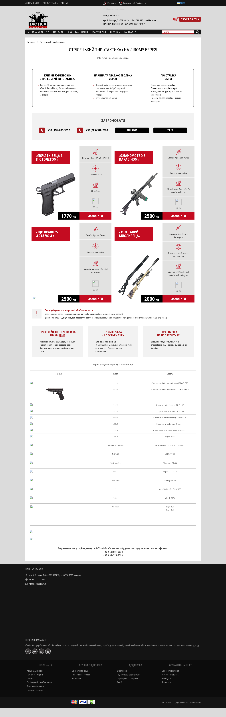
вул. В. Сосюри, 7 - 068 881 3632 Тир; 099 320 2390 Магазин (55, 575)
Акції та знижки (78, 32)
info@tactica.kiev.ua (37, 584)
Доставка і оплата (35, 686)
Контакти (130, 32)
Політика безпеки (35, 690)
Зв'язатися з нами (80, 671)
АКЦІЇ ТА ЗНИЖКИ (32, 3)
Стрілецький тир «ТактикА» (52, 42)
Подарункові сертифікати (128, 674)
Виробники (122, 671)
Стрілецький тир (38, 32)
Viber (170, 130)
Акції (119, 682)
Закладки (166, 678)
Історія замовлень (170, 674)
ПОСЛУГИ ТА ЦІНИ (50, 3)
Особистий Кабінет (170, 671)
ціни (62, 335)
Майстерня (99, 32)
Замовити (95, 216)
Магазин (58, 32)
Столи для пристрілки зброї (163, 85)
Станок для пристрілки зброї (164, 88)
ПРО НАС (65, 3)
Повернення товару (81, 674)
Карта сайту (77, 678)
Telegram (132, 130)
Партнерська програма (127, 678)
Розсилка (166, 682)
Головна (31, 42)
